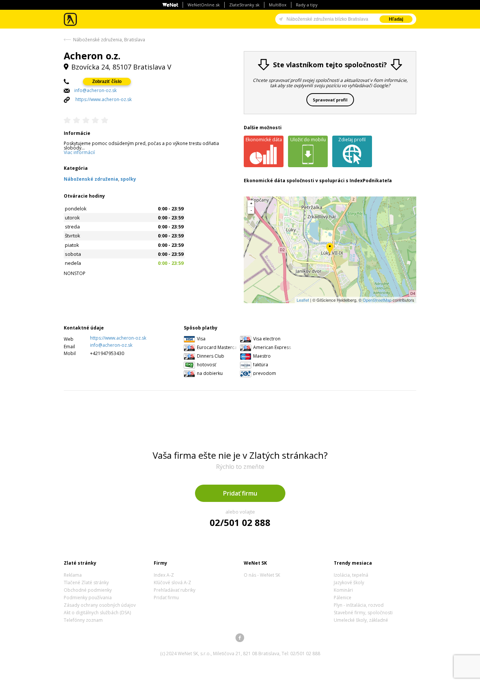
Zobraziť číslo (107, 81)
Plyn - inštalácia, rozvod (359, 605)
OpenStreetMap (377, 300)
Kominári (343, 590)
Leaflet (303, 300)
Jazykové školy (349, 582)
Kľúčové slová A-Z (172, 582)
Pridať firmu (240, 493)
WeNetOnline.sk (204, 5)
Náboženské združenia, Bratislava (109, 39)
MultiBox (277, 5)
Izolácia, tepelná (351, 575)
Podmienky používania (88, 597)
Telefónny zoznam (83, 620)
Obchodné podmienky (88, 590)
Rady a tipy (307, 5)
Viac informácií (79, 152)
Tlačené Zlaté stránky (86, 582)
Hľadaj (396, 19)
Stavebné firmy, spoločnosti (363, 612)
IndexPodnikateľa (371, 180)
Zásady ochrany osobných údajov (100, 605)
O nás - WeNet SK (262, 575)
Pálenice (342, 597)
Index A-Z (164, 575)
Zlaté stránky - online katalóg (71, 19)
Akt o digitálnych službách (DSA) (97, 612)
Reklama (73, 575)
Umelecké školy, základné (361, 620)
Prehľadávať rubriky (174, 590)
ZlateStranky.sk (244, 5)
